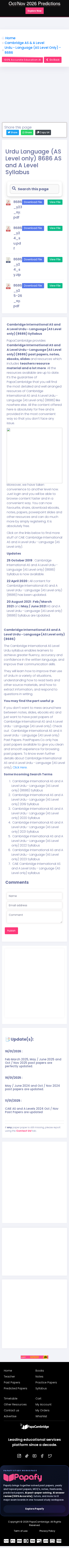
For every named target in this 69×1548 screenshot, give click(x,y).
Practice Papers (46, 1382)
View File (55, 202)
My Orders (42, 1410)
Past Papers (12, 1382)
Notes (39, 1376)
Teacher (9, 1376)
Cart (38, 1398)
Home (10, 38)
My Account (43, 1404)
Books (39, 1371)
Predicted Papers (15, 1388)
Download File (33, 202)
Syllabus (41, 1388)
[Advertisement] (34, 96)
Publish (11, 930)
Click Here (19, 767)
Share (28, 132)
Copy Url (44, 132)
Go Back (54, 59)
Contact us (11, 1410)
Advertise (10, 1416)
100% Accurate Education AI (22, 59)
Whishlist (41, 1416)
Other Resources (15, 1404)
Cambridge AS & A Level (24, 43)
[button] (34, 10)
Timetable (10, 1398)
